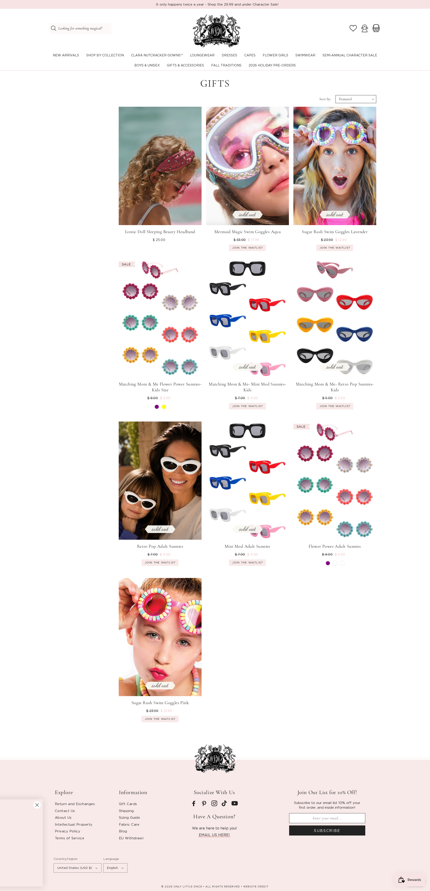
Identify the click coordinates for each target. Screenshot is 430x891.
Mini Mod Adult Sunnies (247, 546)
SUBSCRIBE (327, 831)
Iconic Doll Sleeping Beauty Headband (160, 231)
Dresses (229, 55)
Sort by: (325, 99)
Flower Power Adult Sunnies (335, 546)
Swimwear (305, 55)
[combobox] (80, 28)
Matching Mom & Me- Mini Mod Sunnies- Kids (247, 387)
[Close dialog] (173, 797)
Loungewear (202, 55)
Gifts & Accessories (185, 65)
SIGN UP (48, 865)
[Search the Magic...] (53, 28)
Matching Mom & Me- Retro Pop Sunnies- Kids (335, 387)
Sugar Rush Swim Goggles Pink (160, 703)
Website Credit (255, 886)
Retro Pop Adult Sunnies (160, 546)
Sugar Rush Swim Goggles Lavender (335, 231)
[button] (105, 55)
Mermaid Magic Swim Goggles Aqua (247, 231)
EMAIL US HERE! (214, 835)
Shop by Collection (105, 55)
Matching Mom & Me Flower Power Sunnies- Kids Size (160, 387)
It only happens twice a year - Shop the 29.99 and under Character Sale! (217, 4)
